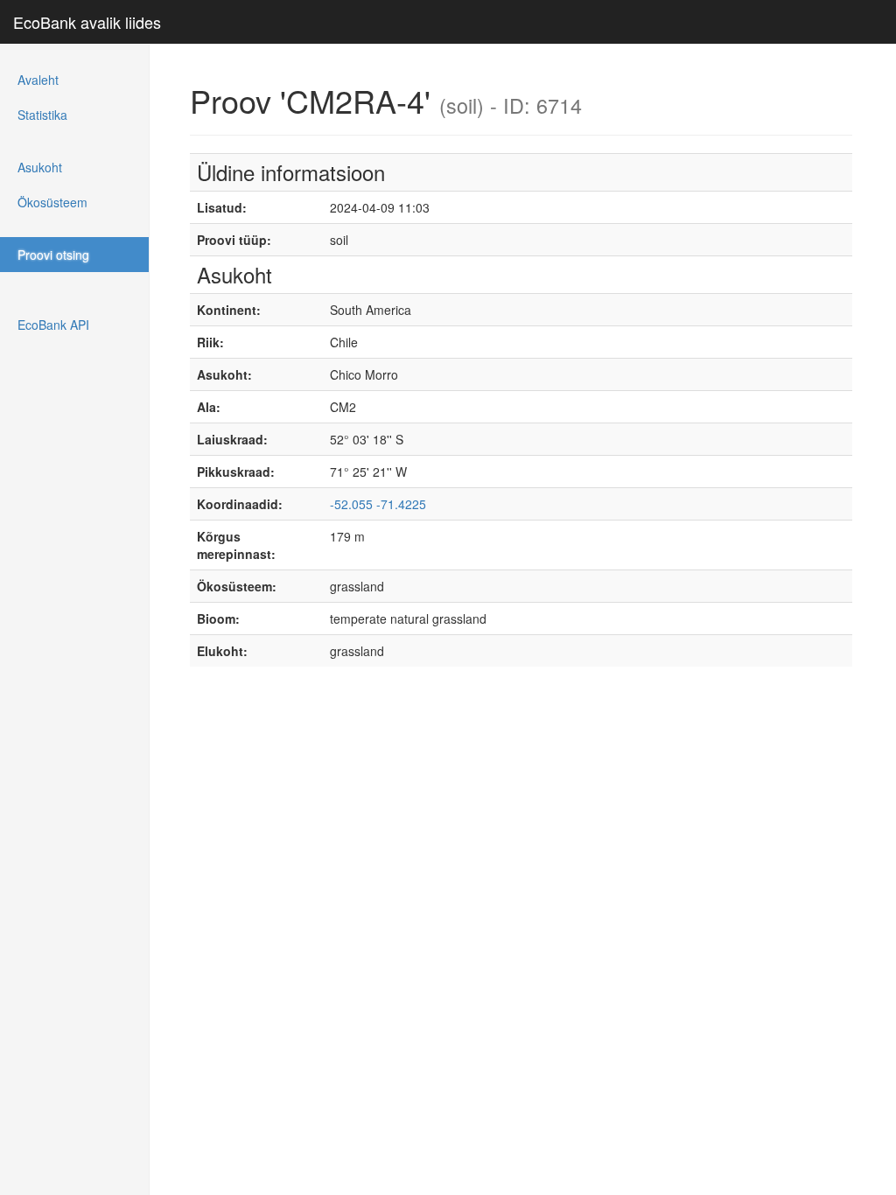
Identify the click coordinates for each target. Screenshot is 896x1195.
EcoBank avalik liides (87, 21)
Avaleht (38, 79)
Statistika (42, 114)
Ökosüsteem (53, 202)
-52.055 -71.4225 (378, 504)
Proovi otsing (53, 254)
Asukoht (40, 167)
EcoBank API (53, 324)
